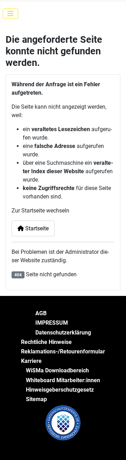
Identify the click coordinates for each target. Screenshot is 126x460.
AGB (41, 313)
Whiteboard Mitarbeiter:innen (63, 380)
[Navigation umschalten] (10, 13)
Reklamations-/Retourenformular (63, 351)
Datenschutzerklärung (63, 332)
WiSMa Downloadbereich (57, 370)
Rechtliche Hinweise (46, 342)
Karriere (31, 361)
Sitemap (36, 399)
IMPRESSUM (51, 322)
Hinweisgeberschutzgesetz (60, 389)
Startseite (36, 228)
